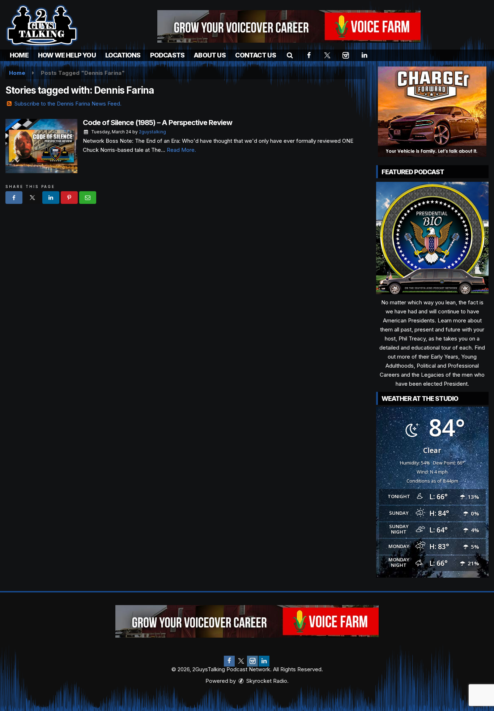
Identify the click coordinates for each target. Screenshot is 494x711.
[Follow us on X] (240, 661)
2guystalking (152, 131)
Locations (123, 55)
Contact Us (255, 55)
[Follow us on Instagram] (252, 661)
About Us (210, 55)
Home (19, 55)
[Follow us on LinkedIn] (264, 661)
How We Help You (67, 55)
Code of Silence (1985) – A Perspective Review (157, 122)
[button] (289, 55)
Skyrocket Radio (266, 680)
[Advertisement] (289, 26)
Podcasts (167, 55)
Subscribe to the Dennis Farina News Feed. (68, 103)
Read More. (181, 149)
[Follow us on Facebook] (229, 661)
